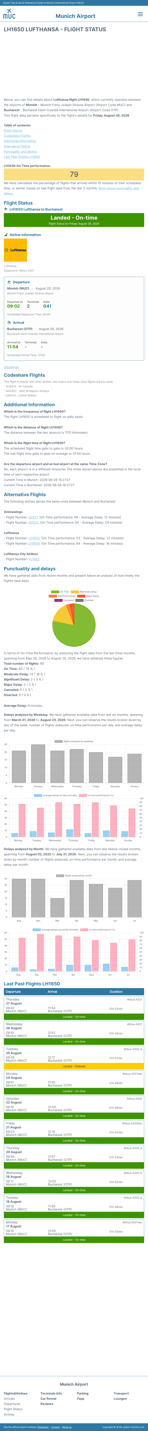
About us (66, 1427)
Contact (55, 1427)
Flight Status (13, 130)
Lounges (120, 1399)
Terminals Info (51, 1393)
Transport (121, 1393)
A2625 (33, 522)
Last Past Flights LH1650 (22, 157)
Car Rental (48, 1399)
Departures (12, 1404)
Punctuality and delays (20, 151)
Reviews (46, 1404)
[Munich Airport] (9, 14)
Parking (82, 1393)
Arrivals (9, 1399)
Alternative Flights (17, 146)
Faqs (80, 1399)
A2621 (33, 517)
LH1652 (34, 538)
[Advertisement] (74, 66)
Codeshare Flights (17, 136)
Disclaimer (43, 1427)
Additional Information (20, 141)
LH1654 (34, 543)
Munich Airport (75, 16)
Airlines (9, 1414)
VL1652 (34, 559)
